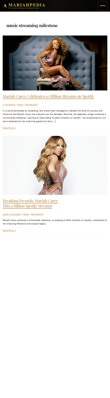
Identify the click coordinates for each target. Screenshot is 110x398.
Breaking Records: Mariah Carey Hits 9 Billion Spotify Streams (30, 203)
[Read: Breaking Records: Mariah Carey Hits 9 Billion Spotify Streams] (55, 165)
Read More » (9, 128)
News (20, 104)
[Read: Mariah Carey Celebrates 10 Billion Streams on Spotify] (55, 62)
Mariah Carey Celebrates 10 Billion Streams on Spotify (48, 96)
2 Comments (9, 104)
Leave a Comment (12, 214)
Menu (103, 6)
